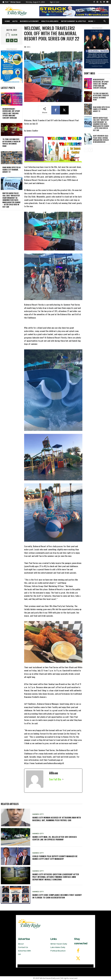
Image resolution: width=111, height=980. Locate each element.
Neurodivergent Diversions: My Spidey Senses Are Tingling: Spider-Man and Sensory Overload (11, 113)
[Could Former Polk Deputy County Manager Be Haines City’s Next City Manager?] (15, 856)
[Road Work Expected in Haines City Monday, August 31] (11, 157)
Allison (14, 35)
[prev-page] (86, 150)
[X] (100, 2)
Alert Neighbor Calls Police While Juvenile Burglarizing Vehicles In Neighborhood (101, 139)
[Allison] (8, 35)
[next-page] (90, 150)
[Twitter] (78, 959)
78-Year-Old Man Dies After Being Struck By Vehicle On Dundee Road (11, 142)
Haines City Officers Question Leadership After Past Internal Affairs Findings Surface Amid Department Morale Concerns (55, 877)
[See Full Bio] (63, 779)
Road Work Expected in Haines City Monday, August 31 (11, 169)
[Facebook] (94, 2)
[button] (105, 21)
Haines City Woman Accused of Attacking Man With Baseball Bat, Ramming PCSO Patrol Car (56, 819)
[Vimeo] (104, 2)
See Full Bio (55, 779)
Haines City (38, 814)
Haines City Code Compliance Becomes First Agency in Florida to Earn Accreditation (57, 896)
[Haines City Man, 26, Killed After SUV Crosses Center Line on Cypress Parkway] (15, 837)
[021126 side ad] (97, 48)
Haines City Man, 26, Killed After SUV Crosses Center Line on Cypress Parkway (54, 838)
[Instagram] (97, 2)
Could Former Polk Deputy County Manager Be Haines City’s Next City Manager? (54, 857)
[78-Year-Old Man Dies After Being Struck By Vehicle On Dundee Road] (11, 129)
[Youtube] (107, 2)
